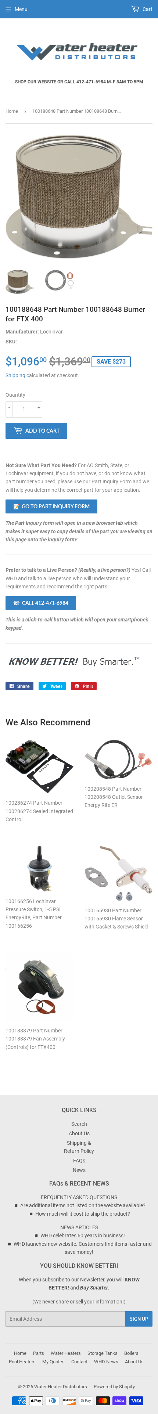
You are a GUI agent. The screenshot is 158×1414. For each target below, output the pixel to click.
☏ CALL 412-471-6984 (40, 603)
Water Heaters (66, 1353)
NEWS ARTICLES (79, 1227)
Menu (21, 9)
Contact (79, 1361)
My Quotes (53, 1361)
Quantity (15, 395)
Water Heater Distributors (60, 1386)
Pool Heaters (22, 1361)
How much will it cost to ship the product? (82, 1214)
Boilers (131, 1353)
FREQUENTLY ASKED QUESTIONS (79, 1197)
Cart (146, 9)
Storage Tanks (102, 1353)
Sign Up (139, 1319)
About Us (79, 1133)
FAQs (79, 1161)
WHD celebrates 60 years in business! (82, 1235)
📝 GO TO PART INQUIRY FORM (51, 506)
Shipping (15, 375)
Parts (38, 1353)
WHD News (106, 1361)
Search (79, 1124)
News (79, 1170)
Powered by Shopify (114, 1386)
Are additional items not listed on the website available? (83, 1205)
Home (12, 111)
